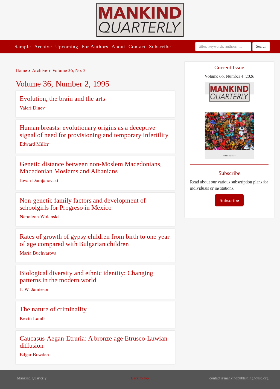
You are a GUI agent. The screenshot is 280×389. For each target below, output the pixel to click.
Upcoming (66, 46)
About (118, 46)
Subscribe (160, 46)
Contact (137, 46)
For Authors (94, 46)
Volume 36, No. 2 (69, 70)
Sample (22, 46)
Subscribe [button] (229, 200)
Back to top (140, 378)
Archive (43, 46)
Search (261, 46)
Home (21, 70)
